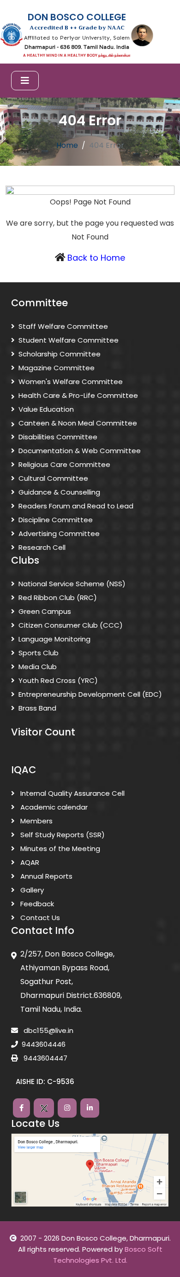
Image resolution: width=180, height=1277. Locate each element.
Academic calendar (53, 807)
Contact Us (39, 917)
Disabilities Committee (57, 437)
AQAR (28, 862)
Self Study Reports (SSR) (61, 835)
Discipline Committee (55, 520)
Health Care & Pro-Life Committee (78, 395)
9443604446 (44, 1044)
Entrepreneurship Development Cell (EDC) (90, 694)
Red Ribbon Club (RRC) (57, 597)
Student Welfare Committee (68, 340)
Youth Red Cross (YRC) (58, 680)
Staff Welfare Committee (63, 326)
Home (67, 145)
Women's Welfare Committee (70, 381)
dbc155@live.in (47, 1030)
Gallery (31, 890)
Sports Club (38, 653)
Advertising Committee (59, 533)
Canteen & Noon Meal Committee (77, 423)
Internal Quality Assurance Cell (71, 793)
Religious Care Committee (64, 464)
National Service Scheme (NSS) (72, 584)
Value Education (46, 409)
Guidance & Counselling (59, 492)
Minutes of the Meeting (59, 848)
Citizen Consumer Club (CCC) (70, 625)
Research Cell (42, 547)
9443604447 (44, 1058)
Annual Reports (45, 876)
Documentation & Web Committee (79, 450)
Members (35, 821)
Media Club (37, 666)
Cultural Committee (53, 478)
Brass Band (37, 708)
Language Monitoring (54, 639)
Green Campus (44, 611)
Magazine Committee (56, 368)
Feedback (36, 904)
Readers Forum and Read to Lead (75, 506)
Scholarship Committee (59, 354)
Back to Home (96, 257)
